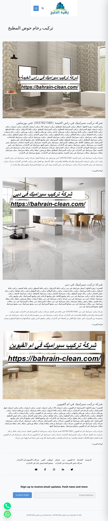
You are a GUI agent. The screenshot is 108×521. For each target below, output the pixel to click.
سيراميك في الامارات (31, 145)
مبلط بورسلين (45, 150)
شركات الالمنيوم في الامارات (28, 459)
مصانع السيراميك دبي (63, 304)
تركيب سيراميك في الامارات (61, 418)
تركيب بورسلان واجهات (43, 132)
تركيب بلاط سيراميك (79, 132)
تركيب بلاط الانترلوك (29, 129)
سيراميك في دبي (75, 298)
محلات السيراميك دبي (42, 301)
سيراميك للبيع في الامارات (86, 147)
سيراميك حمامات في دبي (93, 298)
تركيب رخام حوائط (22, 291)
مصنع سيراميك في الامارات (29, 152)
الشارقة (80, 459)
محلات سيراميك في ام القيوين (91, 426)
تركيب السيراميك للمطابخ (68, 129)
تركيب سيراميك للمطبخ (74, 139)
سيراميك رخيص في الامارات (69, 145)
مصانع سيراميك (72, 426)
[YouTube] (36, 469)
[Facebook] (45, 469)
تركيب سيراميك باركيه (37, 137)
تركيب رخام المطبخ (62, 134)
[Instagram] (54, 469)
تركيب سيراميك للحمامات (18, 137)
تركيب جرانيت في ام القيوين (47, 413)
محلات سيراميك (96, 152)
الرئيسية (88, 459)
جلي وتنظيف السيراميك (69, 142)
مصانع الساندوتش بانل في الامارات (39, 463)
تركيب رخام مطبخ (80, 418)
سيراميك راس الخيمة (50, 142)
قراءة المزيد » (97, 170)
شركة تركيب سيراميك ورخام (61, 423)
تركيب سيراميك (91, 137)
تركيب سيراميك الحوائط (42, 293)
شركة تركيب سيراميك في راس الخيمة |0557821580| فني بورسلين (59, 123)
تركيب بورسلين (27, 132)
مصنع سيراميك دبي (26, 304)
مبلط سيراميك (23, 150)
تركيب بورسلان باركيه (61, 132)
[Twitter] (72, 469)
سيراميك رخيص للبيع (49, 145)
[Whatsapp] (7, 514)
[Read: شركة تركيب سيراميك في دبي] (54, 228)
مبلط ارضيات (37, 298)
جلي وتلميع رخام (15, 296)
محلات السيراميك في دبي (23, 301)
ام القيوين (71, 459)
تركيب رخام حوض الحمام (44, 134)
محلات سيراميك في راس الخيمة (76, 152)
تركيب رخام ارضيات (12, 132)
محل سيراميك (11, 150)
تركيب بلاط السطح (13, 129)
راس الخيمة (98, 126)
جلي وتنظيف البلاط (86, 142)
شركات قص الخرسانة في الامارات (68, 463)
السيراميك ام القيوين (76, 407)
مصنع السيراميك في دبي (44, 304)
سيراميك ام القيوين (72, 420)
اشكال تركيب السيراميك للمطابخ (68, 126)
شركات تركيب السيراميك (65, 147)
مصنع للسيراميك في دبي (88, 306)
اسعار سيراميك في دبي (75, 288)
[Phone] (7, 506)
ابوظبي (50, 459)
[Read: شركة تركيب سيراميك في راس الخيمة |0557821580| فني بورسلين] (54, 79)
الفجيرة (100, 288)
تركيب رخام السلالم (78, 134)
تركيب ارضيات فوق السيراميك (91, 129)
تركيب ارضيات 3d (48, 126)
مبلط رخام (34, 150)
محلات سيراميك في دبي (81, 304)
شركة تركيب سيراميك (14, 420)
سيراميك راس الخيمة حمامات (29, 142)
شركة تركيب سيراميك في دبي (84, 284)
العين (43, 459)
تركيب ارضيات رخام (14, 126)
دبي (63, 459)
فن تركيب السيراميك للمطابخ (63, 150)
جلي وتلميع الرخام (28, 139)
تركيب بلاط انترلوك (54, 410)
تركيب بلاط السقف (95, 132)
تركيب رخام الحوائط (95, 134)
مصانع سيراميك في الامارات (52, 152)
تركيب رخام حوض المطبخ (23, 134)
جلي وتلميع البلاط (42, 139)
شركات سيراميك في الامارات (43, 147)
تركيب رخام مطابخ (95, 418)
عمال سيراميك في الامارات (86, 150)
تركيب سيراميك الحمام (75, 137)
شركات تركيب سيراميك (33, 420)
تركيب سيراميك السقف (56, 137)
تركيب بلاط (67, 410)
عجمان (57, 459)
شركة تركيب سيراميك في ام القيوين (80, 404)
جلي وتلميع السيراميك (31, 296)
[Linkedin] (63, 469)
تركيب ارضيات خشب (44, 407)
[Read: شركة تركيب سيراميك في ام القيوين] (54, 365)
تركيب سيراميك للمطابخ (93, 139)
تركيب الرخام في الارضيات (83, 410)
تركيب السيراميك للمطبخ (47, 129)
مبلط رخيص (87, 301)
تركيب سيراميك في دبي (80, 296)
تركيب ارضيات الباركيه (31, 126)
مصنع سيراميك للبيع (57, 426)
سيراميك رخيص (87, 145)
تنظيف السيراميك (57, 139)
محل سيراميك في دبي (61, 301)
